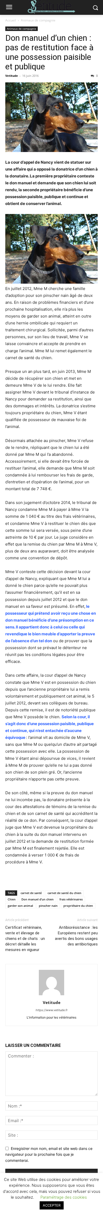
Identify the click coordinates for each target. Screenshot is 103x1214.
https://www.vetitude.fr (52, 1010)
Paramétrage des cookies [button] (63, 1197)
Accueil (10, 20)
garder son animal (20, 906)
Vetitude (11, 76)
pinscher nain (48, 906)
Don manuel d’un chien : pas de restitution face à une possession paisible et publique (49, 52)
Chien (12, 899)
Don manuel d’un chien (37, 899)
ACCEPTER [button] (51, 1205)
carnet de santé (31, 893)
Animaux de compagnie (38, 20)
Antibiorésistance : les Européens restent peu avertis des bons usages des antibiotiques (76, 936)
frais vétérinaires (71, 899)
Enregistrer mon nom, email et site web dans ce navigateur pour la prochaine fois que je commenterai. (48, 1154)
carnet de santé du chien (64, 893)
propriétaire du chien (78, 906)
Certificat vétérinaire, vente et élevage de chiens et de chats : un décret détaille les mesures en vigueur (25, 938)
